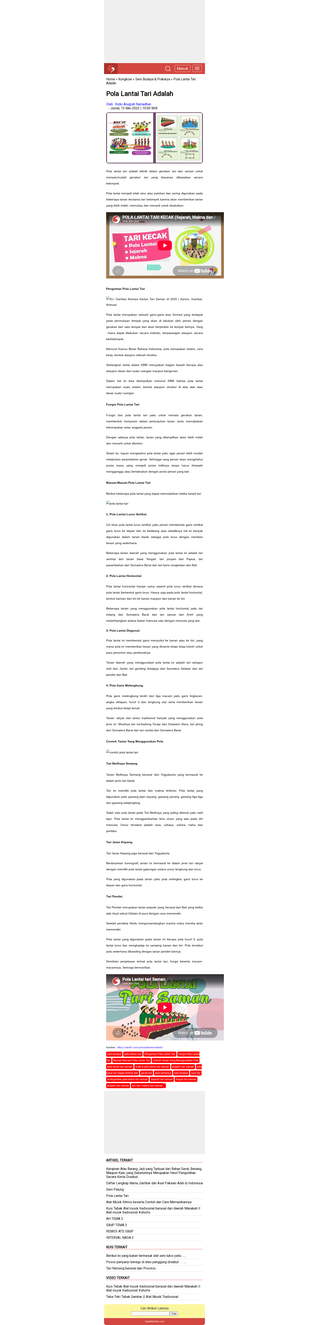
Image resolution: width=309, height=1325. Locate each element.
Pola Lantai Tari (117, 1196)
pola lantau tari (132, 1054)
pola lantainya (163, 1073)
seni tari (196, 1073)
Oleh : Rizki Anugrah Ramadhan (128, 104)
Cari (174, 1313)
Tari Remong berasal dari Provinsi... (131, 1268)
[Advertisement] (154, 31)
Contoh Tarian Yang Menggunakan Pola (175, 1060)
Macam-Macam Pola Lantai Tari (131, 1060)
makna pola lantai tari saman (152, 1066)
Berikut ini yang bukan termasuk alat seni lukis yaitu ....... (146, 1256)
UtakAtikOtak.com (154, 1321)
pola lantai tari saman (119, 1066)
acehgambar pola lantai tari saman (127, 1079)
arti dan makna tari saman (147, 1085)
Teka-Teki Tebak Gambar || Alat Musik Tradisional (142, 1297)
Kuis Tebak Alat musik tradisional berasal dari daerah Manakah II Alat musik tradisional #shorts (153, 1210)
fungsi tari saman (186, 1079)
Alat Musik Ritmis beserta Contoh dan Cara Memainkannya (148, 1202)
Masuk (182, 68)
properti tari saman (183, 1066)
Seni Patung (115, 1189)
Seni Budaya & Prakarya (152, 79)
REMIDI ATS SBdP (119, 1231)
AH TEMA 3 (114, 1219)
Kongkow (125, 79)
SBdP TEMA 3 (116, 1225)
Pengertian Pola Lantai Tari (159, 1054)
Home (110, 79)
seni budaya (114, 1054)
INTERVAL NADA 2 (120, 1238)
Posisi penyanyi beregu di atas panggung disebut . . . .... (146, 1262)
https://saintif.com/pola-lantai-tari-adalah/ (140, 1047)
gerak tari (146, 1073)
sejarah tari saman (162, 1079)
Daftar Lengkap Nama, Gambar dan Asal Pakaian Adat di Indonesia (154, 1183)
